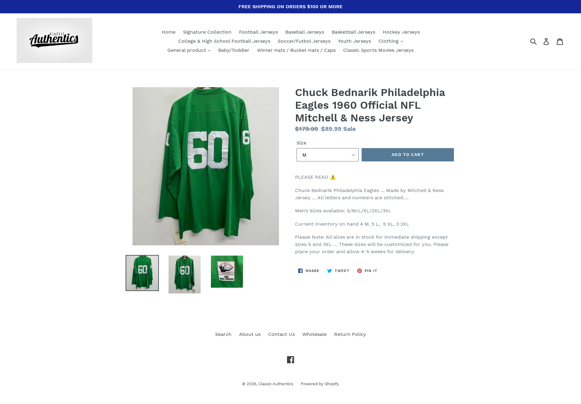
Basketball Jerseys (353, 32)
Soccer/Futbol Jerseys (304, 41)
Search (223, 334)
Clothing (389, 41)
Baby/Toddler (233, 50)
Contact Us (281, 334)
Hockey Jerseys (401, 32)
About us (250, 334)
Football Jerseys (258, 32)
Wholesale (314, 334)
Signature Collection (207, 32)
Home (169, 32)
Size (301, 143)
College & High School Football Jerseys (224, 41)
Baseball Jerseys (304, 32)
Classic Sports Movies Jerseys (378, 50)
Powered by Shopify (320, 384)
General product (187, 50)
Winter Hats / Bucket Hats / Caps (296, 50)
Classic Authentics (275, 384)
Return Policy (350, 334)
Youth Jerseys (354, 41)
